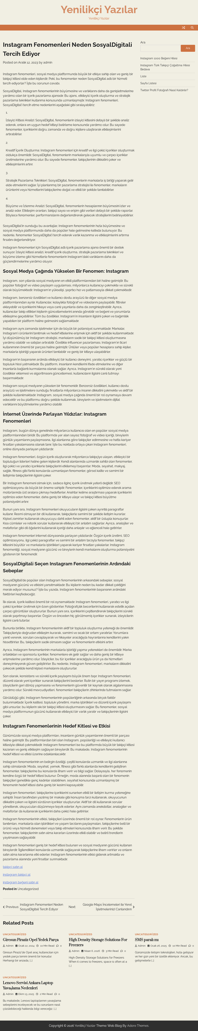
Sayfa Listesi (148, 83)
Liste (143, 76)
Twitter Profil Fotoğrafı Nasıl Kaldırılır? (164, 90)
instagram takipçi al (16, 874)
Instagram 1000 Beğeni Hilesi (158, 58)
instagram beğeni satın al (20, 882)
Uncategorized (28, 889)
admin (47, 62)
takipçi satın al (13, 867)
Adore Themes (137, 1026)
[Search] (192, 28)
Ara (142, 42)
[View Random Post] (183, 28)
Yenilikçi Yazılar (99, 9)
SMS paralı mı (147, 940)
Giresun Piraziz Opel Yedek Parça (31, 940)
